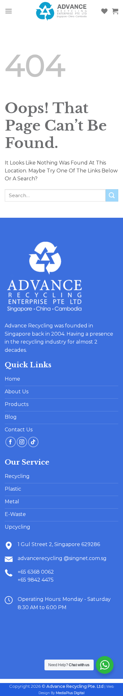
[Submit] (112, 195)
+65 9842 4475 (36, 580)
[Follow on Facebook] (10, 442)
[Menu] (8, 11)
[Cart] (115, 11)
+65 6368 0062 (36, 572)
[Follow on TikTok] (33, 442)
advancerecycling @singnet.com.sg (62, 558)
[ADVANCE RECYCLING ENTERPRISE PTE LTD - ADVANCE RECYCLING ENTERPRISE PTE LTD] (61, 11)
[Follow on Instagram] (22, 442)
